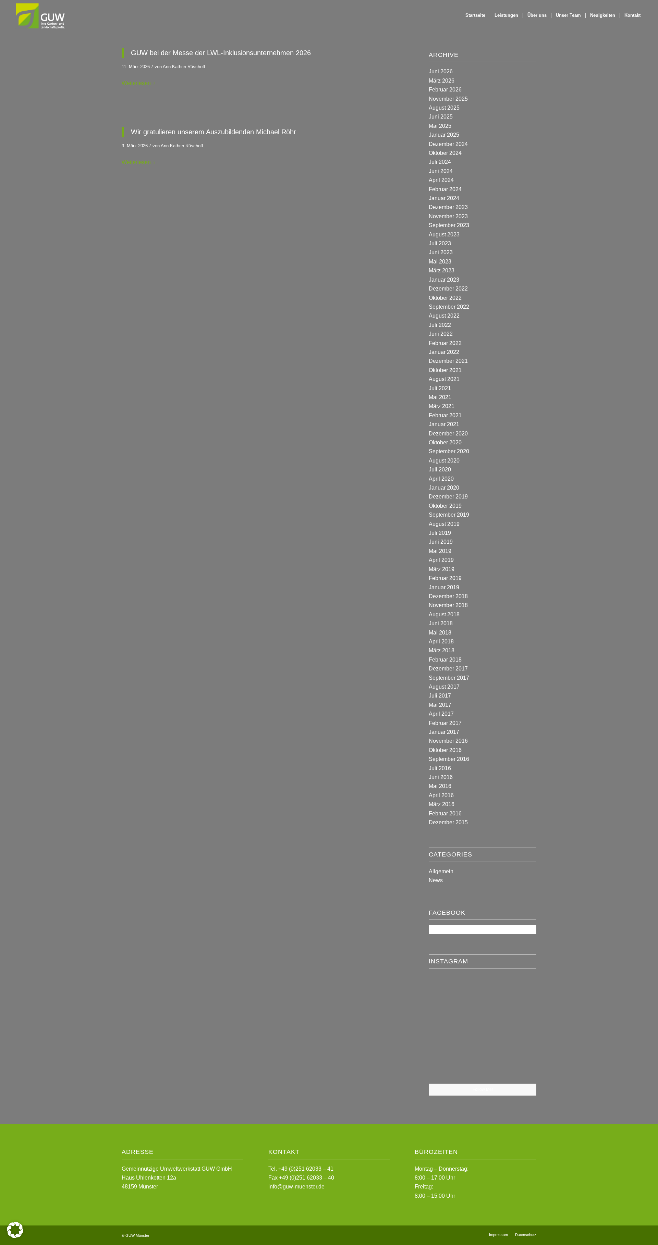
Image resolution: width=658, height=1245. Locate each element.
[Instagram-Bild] (518, 991)
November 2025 (448, 99)
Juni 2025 (441, 117)
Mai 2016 (440, 786)
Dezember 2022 (448, 289)
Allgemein (441, 871)
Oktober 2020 (445, 442)
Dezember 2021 (448, 361)
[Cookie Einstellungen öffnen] (15, 1236)
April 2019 (441, 560)
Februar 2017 (445, 723)
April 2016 (441, 795)
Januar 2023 (444, 280)
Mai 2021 (440, 397)
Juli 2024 (440, 162)
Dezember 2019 (448, 497)
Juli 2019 (440, 533)
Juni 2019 (441, 542)
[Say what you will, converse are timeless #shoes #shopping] (483, 1066)
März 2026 (441, 81)
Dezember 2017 (448, 668)
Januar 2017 (444, 732)
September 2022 (449, 307)
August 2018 (444, 614)
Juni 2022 (441, 334)
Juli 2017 (440, 696)
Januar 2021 (444, 424)
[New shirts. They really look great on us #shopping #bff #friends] (446, 991)
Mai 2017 (440, 705)
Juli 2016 (440, 768)
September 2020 (449, 451)
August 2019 (444, 524)
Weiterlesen (136, 83)
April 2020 (441, 479)
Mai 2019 (440, 551)
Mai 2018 (440, 633)
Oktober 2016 (445, 750)
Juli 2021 (440, 388)
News (436, 880)
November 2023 (448, 216)
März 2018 (441, 650)
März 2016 (441, 804)
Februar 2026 (445, 90)
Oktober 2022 (445, 298)
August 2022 (444, 316)
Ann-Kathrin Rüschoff (184, 66)
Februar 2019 (445, 578)
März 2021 (441, 406)
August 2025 (444, 108)
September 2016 (449, 759)
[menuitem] (475, 15)
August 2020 (444, 461)
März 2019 (441, 569)
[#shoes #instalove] (446, 1065)
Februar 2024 (445, 189)
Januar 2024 (444, 198)
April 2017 (441, 714)
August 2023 (444, 234)
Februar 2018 (445, 660)
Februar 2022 (445, 343)
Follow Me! (483, 1089)
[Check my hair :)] (518, 1065)
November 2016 (448, 741)
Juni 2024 (441, 171)
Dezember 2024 (448, 144)
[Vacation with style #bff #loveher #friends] (483, 992)
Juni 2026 (441, 71)
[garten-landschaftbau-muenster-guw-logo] (39, 15)
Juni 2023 (441, 252)
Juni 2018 (441, 623)
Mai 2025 (440, 126)
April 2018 (441, 641)
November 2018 (448, 605)
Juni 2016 (441, 777)
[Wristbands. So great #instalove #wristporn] (518, 1028)
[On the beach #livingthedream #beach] (483, 1029)
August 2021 (444, 379)
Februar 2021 (445, 415)
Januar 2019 (444, 587)
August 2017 (444, 687)
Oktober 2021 (445, 370)
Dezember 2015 (448, 822)
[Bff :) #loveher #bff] (446, 1028)
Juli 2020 (440, 469)
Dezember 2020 (448, 433)
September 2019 (449, 515)
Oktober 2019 (445, 506)
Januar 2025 (444, 135)
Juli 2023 (440, 243)
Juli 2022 (440, 325)
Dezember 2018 (448, 596)
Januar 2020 (444, 488)
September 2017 (449, 678)
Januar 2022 (444, 352)
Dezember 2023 (448, 207)
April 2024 (441, 180)
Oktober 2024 (445, 153)
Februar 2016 (445, 813)
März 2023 (441, 270)
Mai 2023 (440, 261)
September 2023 (449, 225)
